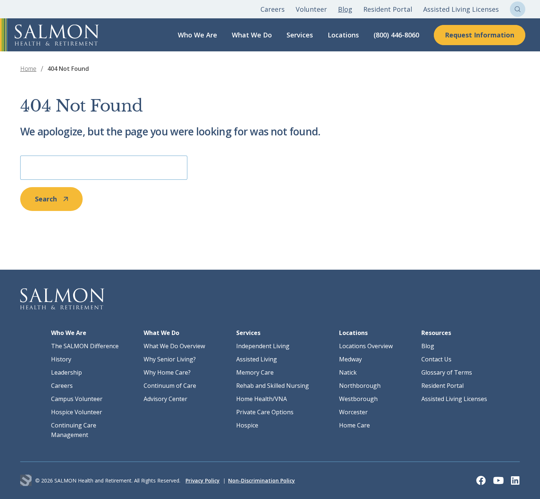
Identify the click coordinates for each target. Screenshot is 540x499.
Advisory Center (165, 399)
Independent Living (262, 346)
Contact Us (436, 359)
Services (300, 34)
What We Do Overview (174, 346)
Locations (343, 34)
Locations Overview (366, 346)
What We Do (252, 34)
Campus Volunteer (76, 399)
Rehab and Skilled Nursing (272, 386)
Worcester (353, 412)
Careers (272, 9)
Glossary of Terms (446, 372)
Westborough (358, 399)
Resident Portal (387, 9)
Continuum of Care (170, 386)
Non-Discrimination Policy (261, 480)
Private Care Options (265, 412)
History (61, 359)
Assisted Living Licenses (461, 9)
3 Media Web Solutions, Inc (26, 480)
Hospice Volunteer (76, 412)
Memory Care (255, 372)
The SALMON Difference (85, 346)
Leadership (66, 372)
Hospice (247, 425)
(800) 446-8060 (396, 34)
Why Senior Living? (170, 359)
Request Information (479, 34)
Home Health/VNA (261, 399)
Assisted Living (256, 359)
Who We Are (197, 34)
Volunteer (311, 9)
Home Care (354, 425)
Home (28, 69)
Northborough (360, 386)
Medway (350, 359)
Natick (348, 372)
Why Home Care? (167, 372)
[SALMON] (57, 35)
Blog (345, 9)
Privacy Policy (203, 480)
